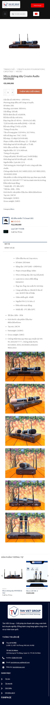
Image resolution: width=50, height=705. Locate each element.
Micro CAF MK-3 (32, 591)
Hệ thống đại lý (10, 693)
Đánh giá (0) (9, 248)
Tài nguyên (8, 683)
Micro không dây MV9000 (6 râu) (12, 592)
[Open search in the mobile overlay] (23, 14)
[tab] (25, 244)
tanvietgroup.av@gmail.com (20, 662)
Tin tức (7, 679)
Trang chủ (9, 69)
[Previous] (2, 580)
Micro (19, 71)
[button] (5, 14)
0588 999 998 (17, 658)
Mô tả (7, 244)
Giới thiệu (8, 688)
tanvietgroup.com (19, 667)
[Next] (48, 580)
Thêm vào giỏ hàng (29, 91)
